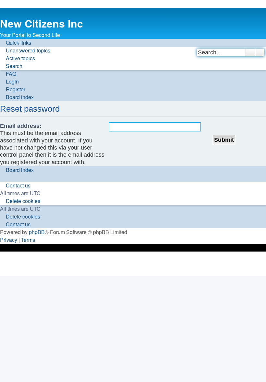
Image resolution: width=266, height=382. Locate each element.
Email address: (21, 126)
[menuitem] (25, 50)
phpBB (37, 232)
